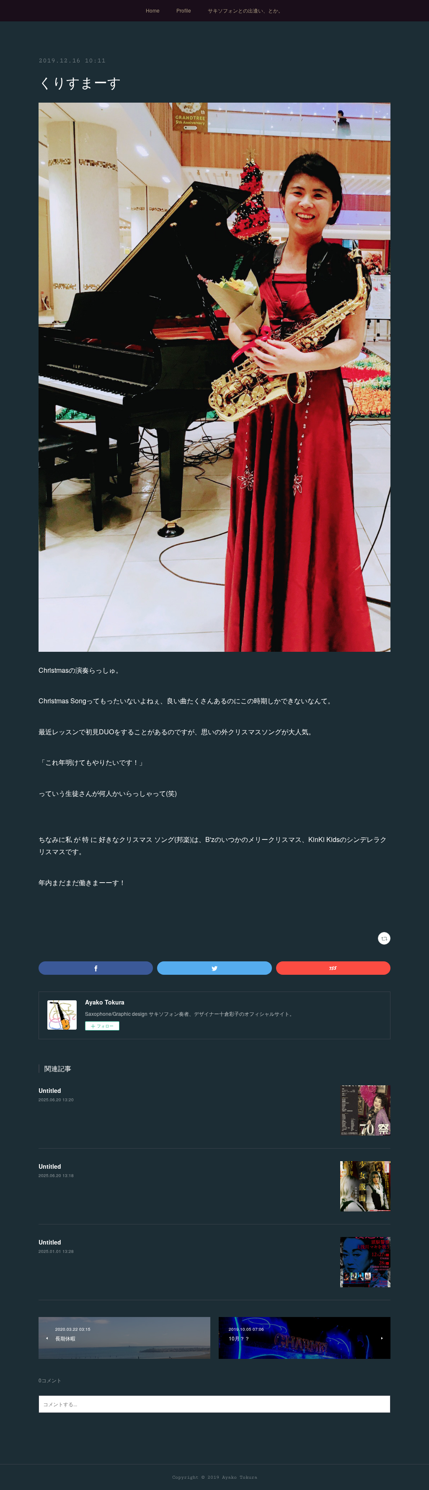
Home (153, 10)
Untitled (50, 1090)
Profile (183, 10)
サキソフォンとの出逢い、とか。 (245, 10)
